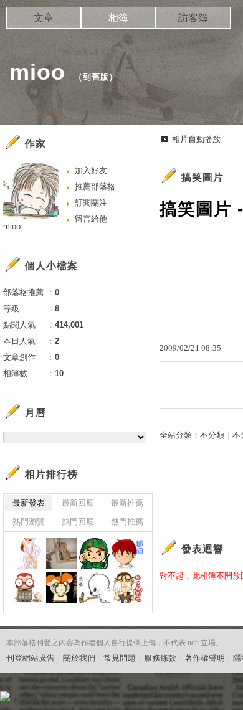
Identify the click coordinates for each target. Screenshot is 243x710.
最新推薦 (127, 503)
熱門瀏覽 (28, 521)
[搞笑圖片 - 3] (61, 553)
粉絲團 (25, 700)
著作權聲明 (204, 658)
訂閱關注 (91, 202)
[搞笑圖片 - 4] (28, 553)
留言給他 (91, 219)
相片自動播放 (196, 139)
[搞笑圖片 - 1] (127, 553)
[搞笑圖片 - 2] (94, 553)
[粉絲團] (5, 696)
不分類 (212, 435)
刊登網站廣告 (30, 658)
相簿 (118, 17)
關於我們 (79, 658)
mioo (37, 72)
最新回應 (78, 503)
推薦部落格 (95, 186)
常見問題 (119, 658)
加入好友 (91, 170)
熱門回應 (78, 521)
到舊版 (96, 77)
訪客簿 (193, 17)
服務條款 (160, 658)
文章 (44, 17)
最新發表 (28, 503)
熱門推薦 (127, 521)
